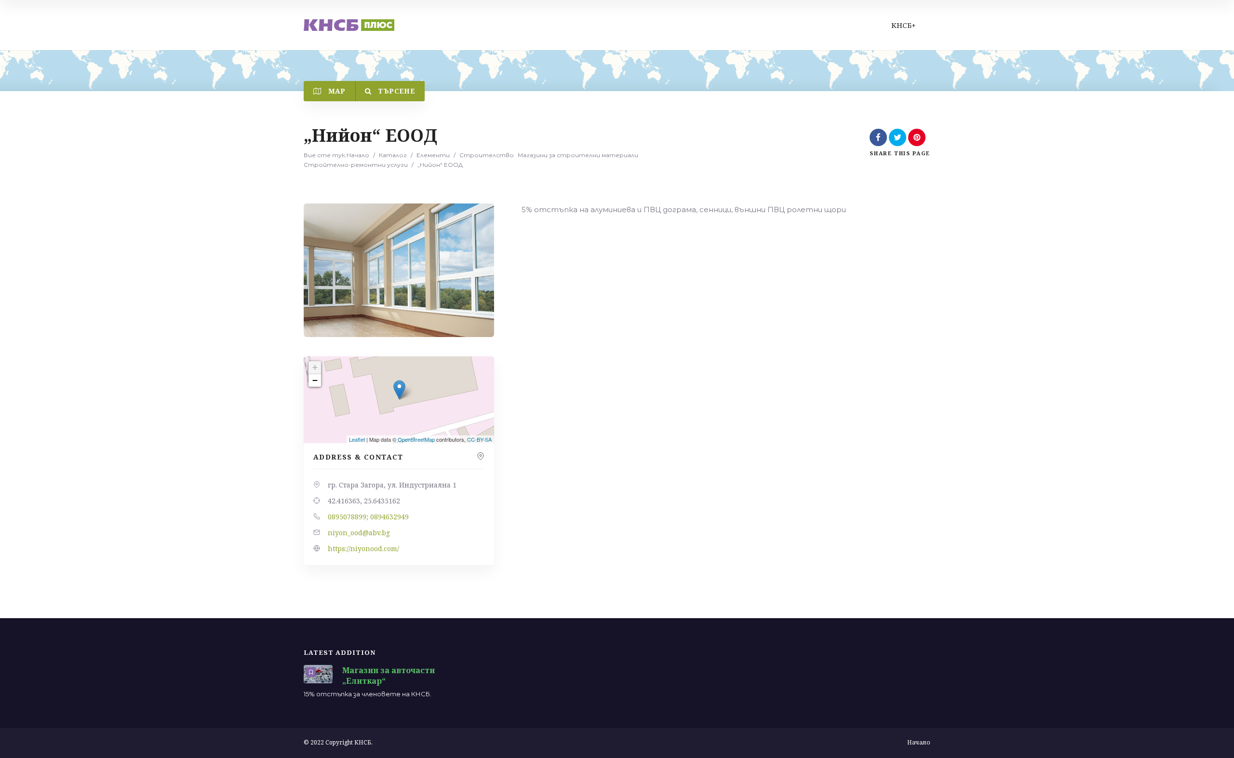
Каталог (393, 155)
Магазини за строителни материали (578, 155)
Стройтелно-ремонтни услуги (356, 164)
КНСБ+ (903, 25)
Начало (358, 155)
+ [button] (315, 367)
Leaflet (357, 439)
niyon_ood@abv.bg (359, 532)
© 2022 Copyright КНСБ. (338, 742)
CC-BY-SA (479, 439)
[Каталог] (349, 25)
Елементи (433, 155)
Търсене (395, 90)
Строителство (486, 155)
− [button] (315, 380)
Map (335, 90)
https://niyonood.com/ (363, 548)
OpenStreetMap (416, 439)
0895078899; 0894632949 (368, 516)
